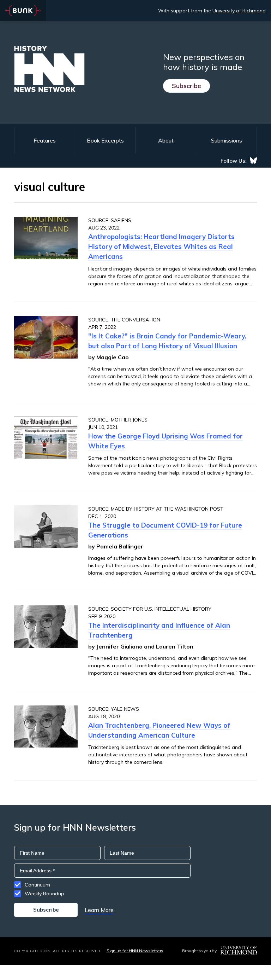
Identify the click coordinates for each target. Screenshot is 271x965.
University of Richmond (239, 10)
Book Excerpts (105, 140)
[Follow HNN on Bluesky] (253, 160)
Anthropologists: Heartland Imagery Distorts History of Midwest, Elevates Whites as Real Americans (161, 246)
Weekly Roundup (44, 893)
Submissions (226, 140)
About (166, 140)
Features (45, 140)
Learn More (99, 909)
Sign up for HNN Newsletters (135, 950)
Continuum (37, 885)
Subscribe (186, 86)
